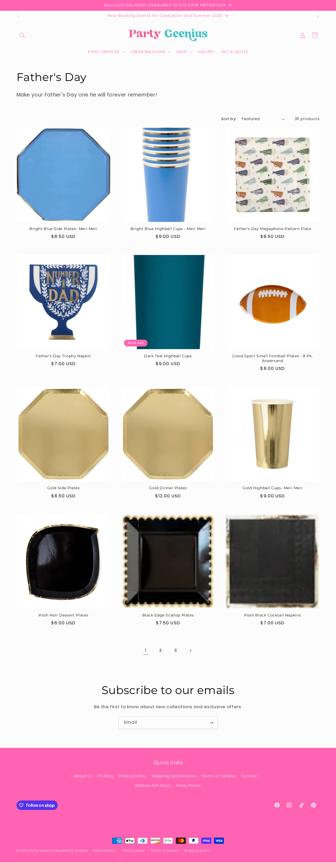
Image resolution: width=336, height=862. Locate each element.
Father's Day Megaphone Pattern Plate (272, 229)
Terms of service (164, 851)
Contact (249, 776)
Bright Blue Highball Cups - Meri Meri (168, 229)
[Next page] (190, 651)
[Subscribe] (211, 722)
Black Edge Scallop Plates (168, 615)
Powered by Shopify (71, 851)
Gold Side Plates (63, 488)
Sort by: (228, 118)
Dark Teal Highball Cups (168, 356)
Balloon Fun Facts (153, 785)
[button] (23, 35)
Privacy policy (133, 851)
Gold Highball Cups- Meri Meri (272, 488)
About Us (83, 776)
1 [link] (145, 650)
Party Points (189, 785)
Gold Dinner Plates (168, 488)
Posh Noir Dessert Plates (63, 615)
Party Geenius (42, 851)
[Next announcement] (318, 16)
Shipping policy (197, 851)
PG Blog (105, 776)
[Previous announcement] (18, 16)
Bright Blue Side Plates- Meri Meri (63, 229)
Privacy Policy (132, 776)
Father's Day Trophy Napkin (63, 356)
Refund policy (105, 851)
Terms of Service (218, 776)
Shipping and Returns (174, 776)
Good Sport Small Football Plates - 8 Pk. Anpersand (272, 358)
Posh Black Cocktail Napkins (272, 615)
